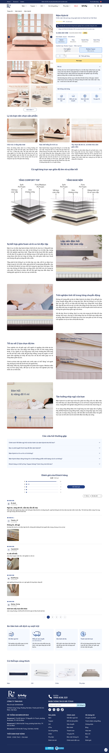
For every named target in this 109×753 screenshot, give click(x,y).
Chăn (50, 734)
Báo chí (87, 734)
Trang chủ (10, 11)
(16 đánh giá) (69, 21)
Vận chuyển (70, 724)
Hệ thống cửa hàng (63, 89)
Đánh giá (88, 740)
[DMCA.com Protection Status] (49, 748)
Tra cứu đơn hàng (94, 1)
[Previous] (9, 37)
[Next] (51, 37)
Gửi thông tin (81, 705)
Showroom (15, 1)
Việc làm (88, 730)
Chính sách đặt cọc (73, 740)
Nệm (23, 6)
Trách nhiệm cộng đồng (93, 721)
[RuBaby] (84, 6)
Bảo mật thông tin (73, 737)
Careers (22, 1)
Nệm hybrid (18, 11)
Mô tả (59, 66)
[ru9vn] (9, 6)
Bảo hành (70, 727)
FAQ (86, 737)
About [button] (8, 1)
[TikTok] (62, 709)
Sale (76, 6)
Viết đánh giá (76, 487)
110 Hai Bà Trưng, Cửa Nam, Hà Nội (27, 729)
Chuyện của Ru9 (90, 718)
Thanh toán (70, 730)
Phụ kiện (66, 6)
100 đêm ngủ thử (72, 718)
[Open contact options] (106, 750)
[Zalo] (53, 709)
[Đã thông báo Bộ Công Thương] (59, 748)
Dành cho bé (52, 740)
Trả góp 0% (70, 734)
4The (50, 727)
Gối (42, 6)
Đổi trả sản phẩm (72, 721)
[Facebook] (49, 709)
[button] (42, 481)
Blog (86, 727)
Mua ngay (79, 60)
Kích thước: (65, 36)
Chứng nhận (89, 724)
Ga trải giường (53, 6)
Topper (32, 6)
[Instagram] (58, 709)
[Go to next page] (64, 617)
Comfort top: (69, 46)
